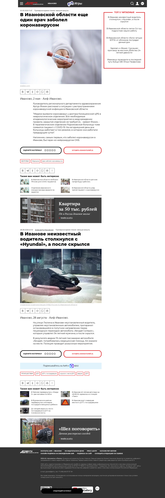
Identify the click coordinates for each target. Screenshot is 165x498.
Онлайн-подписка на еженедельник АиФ (57, 453)
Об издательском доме (74, 451)
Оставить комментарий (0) (82, 150)
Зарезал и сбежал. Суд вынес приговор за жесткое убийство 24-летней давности (124, 50)
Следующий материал (62, 491)
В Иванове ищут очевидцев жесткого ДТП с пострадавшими (85, 401)
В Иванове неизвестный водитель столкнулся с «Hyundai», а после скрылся (124, 19)
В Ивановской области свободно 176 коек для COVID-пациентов (44, 181)
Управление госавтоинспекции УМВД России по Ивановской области (48, 305)
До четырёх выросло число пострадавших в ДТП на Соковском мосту (42, 411)
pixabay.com (25, 86)
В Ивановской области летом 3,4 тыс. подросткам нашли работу (124, 30)
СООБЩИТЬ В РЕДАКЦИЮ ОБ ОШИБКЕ (109, 453)
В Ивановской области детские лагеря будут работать (84, 181)
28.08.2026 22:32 (26, 230)
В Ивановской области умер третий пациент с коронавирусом (85, 189)
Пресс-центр (92, 451)
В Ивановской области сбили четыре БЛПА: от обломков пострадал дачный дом (124, 40)
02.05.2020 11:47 (26, 11)
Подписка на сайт (84, 453)
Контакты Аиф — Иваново (51, 451)
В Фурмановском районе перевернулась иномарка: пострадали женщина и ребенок (44, 402)
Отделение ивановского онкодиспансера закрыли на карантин (42, 190)
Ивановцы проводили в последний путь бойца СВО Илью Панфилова (124, 61)
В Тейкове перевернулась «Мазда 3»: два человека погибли (44, 393)
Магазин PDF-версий (108, 451)
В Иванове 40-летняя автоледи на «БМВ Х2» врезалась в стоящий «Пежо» (85, 394)
